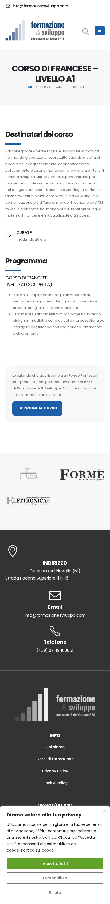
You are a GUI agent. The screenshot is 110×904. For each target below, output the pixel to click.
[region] (55, 855)
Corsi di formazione (55, 759)
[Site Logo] (34, 30)
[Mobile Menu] (100, 30)
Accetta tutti (55, 863)
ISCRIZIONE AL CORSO (37, 408)
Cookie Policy (55, 783)
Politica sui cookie (37, 850)
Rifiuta (55, 892)
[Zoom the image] (28, 475)
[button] (86, 31)
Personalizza (55, 878)
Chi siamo (55, 747)
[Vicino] (104, 810)
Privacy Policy (55, 771)
